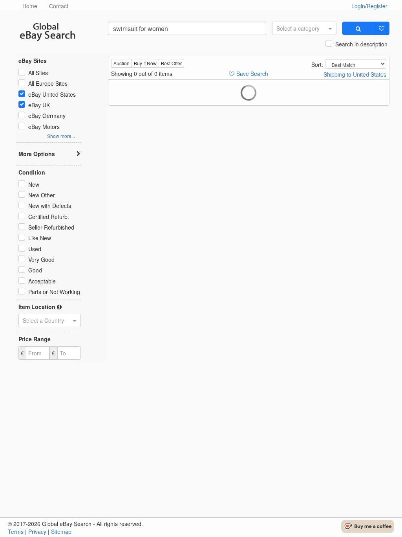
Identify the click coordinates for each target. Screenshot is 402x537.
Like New (39, 238)
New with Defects (49, 206)
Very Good (41, 259)
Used (34, 249)
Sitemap (61, 531)
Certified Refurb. (48, 217)
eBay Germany (47, 116)
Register (377, 6)
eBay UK (39, 105)
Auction (121, 63)
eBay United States (52, 94)
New (33, 184)
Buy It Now (145, 63)
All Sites (38, 73)
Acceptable (42, 281)
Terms (16, 531)
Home (29, 6)
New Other (41, 195)
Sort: (317, 64)
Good (35, 270)
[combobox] (304, 28)
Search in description (361, 44)
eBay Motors (44, 127)
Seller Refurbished (51, 227)
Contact (58, 6)
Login (358, 6)
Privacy (37, 531)
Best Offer (171, 63)
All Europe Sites (48, 83)
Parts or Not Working (54, 292)
